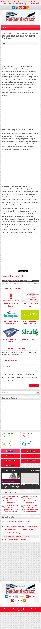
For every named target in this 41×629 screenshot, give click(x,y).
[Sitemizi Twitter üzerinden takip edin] (13, 7)
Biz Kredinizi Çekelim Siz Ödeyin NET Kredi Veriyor (10, 486)
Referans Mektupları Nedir (30, 305)
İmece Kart (31, 456)
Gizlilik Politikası (6, 2)
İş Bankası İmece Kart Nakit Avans (30, 502)
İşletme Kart (10, 465)
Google (21, 596)
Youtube (32, 596)
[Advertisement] (20, 55)
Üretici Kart (10, 461)
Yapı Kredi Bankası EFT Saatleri (11, 340)
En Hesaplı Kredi (20, 604)
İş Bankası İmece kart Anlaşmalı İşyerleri (11, 510)
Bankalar (11, 33)
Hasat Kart (10, 456)
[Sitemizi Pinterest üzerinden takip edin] (24, 7)
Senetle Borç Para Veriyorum (13, 533)
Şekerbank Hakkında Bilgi (30, 340)
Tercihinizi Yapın (21, 4)
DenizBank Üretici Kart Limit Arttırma (11, 502)
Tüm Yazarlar (34, 4)
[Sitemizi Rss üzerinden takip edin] (27, 7)
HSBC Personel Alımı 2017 (30, 485)
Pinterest (18, 600)
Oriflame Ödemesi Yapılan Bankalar (30, 323)
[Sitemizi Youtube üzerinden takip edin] (20, 7)
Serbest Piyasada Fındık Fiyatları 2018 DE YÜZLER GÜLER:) (21, 526)
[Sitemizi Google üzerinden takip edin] (16, 7)
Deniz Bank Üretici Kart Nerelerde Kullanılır (30, 510)
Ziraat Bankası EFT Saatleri (11, 305)
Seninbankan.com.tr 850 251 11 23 (11, 323)
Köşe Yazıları (11, 451)
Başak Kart (30, 451)
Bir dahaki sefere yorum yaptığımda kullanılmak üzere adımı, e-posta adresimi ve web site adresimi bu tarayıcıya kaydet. (19, 377)
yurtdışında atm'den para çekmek (15, 276)
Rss (28, 600)
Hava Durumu (18, 2)
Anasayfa (4, 33)
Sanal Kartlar (31, 461)
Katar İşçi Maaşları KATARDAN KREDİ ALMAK (19, 281)
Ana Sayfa (7, 609)
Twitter (11, 596)
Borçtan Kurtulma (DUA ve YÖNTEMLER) (17, 536)
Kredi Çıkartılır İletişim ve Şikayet (15, 539)
